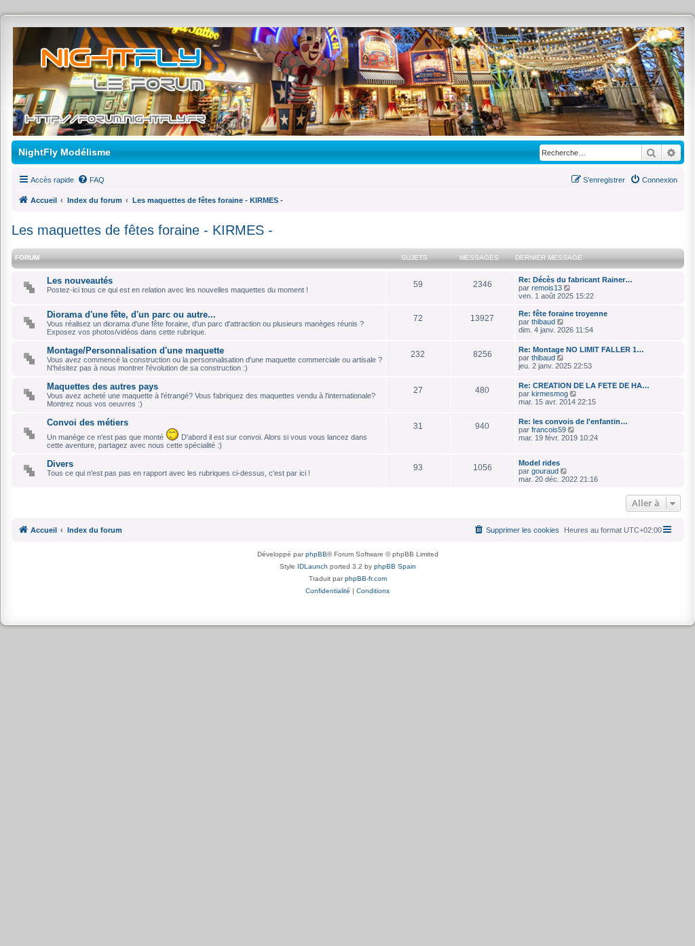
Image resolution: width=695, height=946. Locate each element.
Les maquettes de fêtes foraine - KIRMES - (142, 230)
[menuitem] (91, 180)
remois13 (546, 288)
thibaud (543, 322)
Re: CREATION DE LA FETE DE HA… (584, 385)
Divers (60, 464)
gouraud (545, 471)
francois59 (548, 429)
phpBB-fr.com (366, 578)
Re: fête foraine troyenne (563, 313)
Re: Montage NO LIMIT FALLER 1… (581, 349)
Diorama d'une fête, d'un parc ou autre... (131, 314)
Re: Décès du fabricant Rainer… (576, 280)
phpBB (316, 554)
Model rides (539, 463)
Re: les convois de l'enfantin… (573, 421)
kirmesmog (549, 394)
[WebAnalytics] (347, 602)
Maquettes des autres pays (102, 386)
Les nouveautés (80, 281)
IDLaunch (312, 566)
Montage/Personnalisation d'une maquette (135, 350)
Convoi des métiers (87, 422)
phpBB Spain (395, 566)
